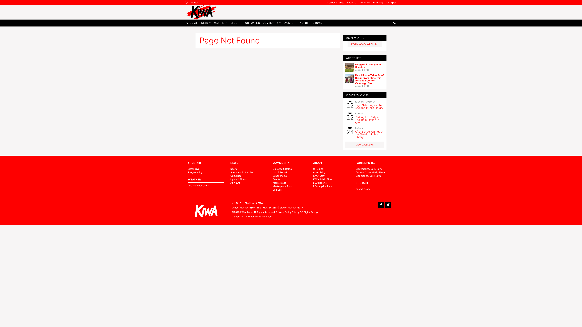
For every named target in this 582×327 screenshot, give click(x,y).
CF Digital (391, 2)
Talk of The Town (310, 22)
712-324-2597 (247, 207)
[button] (394, 23)
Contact (362, 183)
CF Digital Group (309, 212)
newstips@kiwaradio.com (258, 216)
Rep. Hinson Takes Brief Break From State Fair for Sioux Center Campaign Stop (369, 79)
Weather (219, 22)
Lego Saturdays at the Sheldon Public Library (369, 106)
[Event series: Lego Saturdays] (374, 101)
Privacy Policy (283, 212)
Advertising (378, 2)
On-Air (194, 22)
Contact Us (364, 2)
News (205, 22)
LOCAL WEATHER (356, 37)
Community (271, 22)
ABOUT (317, 162)
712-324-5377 (295, 207)
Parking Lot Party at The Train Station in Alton (367, 120)
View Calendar (364, 144)
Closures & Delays (335, 2)
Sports (235, 22)
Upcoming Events (357, 94)
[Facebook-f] (381, 205)
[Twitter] (388, 205)
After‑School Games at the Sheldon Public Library (369, 134)
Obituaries (252, 22)
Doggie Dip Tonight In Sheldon (368, 66)
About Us (351, 2)
